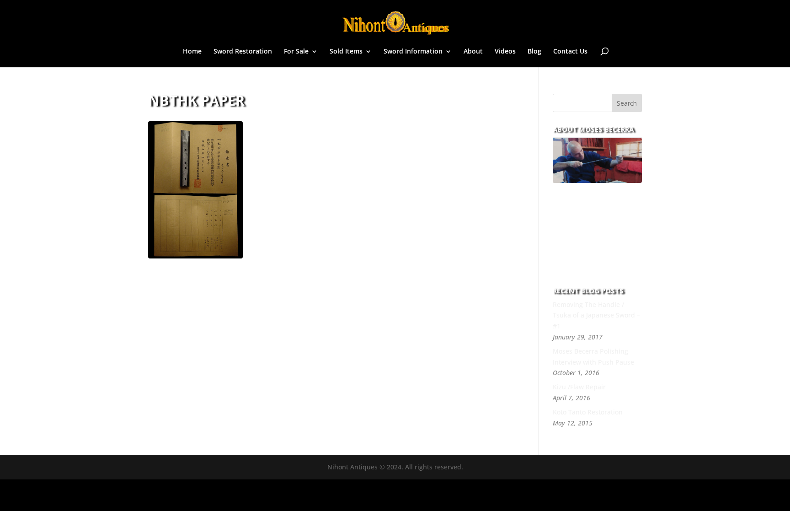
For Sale (296, 51)
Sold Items (346, 51)
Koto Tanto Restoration (588, 412)
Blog (534, 51)
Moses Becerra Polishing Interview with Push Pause (593, 356)
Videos (505, 51)
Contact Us (570, 51)
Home (192, 51)
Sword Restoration (243, 51)
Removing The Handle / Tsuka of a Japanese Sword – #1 (596, 315)
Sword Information (413, 51)
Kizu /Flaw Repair (579, 386)
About (473, 51)
